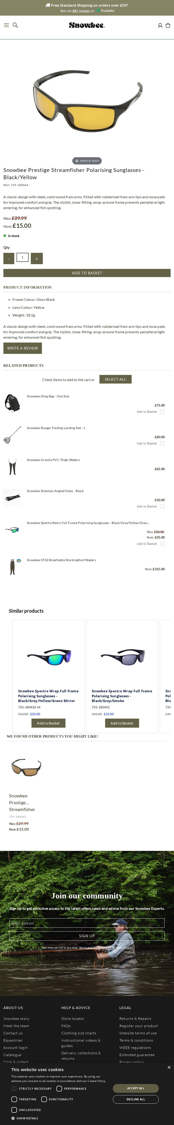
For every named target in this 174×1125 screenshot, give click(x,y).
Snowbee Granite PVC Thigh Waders (53, 460)
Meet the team (16, 1026)
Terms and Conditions (93, 947)
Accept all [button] (135, 1088)
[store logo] (87, 25)
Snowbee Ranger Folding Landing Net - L (56, 428)
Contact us (13, 1033)
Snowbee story (16, 1018)
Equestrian (13, 1040)
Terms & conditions (136, 1040)
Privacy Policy (122, 947)
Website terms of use (138, 1033)
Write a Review (22, 348)
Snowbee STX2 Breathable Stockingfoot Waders (61, 560)
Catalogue (12, 1055)
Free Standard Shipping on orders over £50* (89, 5)
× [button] (169, 1067)
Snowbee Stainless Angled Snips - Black (55, 491)
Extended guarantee (137, 1055)
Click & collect (16, 1062)
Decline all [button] (136, 1099)
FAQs (66, 1026)
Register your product (138, 1026)
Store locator (73, 1018)
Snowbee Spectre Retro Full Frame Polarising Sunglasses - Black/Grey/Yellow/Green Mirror (89, 523)
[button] (59, 1118)
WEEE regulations (135, 1047)
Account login (15, 1047)
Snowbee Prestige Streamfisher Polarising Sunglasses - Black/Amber (22, 803)
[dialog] (87, 1094)
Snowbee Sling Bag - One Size (48, 396)
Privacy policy (131, 1062)
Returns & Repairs (135, 1018)
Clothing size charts (79, 1033)
